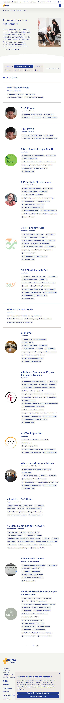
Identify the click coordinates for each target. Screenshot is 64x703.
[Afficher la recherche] (60, 2)
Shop (28, 1)
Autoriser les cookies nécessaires (38, 693)
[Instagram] (5, 681)
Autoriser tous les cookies (38, 696)
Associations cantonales (9, 2)
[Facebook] (3, 681)
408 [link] (34, 645)
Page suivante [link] (37, 646)
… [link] (31, 646)
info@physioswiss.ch (9, 677)
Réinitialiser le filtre (51, 68)
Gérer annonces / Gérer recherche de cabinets (40, 1)
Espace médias (22, 1)
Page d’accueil (8, 10)
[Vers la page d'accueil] (9, 661)
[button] (60, 5)
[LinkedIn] (7, 681)
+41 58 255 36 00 (8, 675)
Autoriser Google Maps (23, 66)
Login (55, 1)
